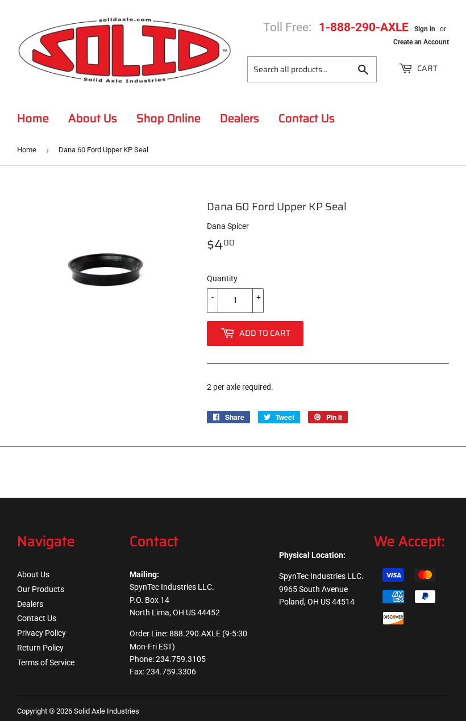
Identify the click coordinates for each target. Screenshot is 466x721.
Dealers (239, 118)
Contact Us (306, 118)
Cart (426, 68)
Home (33, 118)
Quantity (222, 278)
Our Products (40, 589)
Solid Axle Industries (106, 711)
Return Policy (40, 647)
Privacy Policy (41, 632)
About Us (92, 118)
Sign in (424, 29)
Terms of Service (45, 662)
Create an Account (421, 42)
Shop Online (168, 118)
